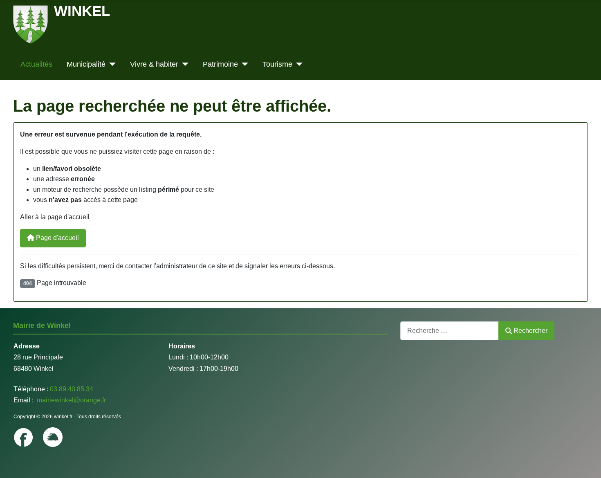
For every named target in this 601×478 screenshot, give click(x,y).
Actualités (36, 64)
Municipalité (86, 64)
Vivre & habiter (154, 64)
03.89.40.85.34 (71, 389)
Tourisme (277, 64)
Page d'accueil (56, 237)
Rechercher (530, 330)
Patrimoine (220, 64)
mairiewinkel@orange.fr (70, 400)
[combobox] (449, 330)
